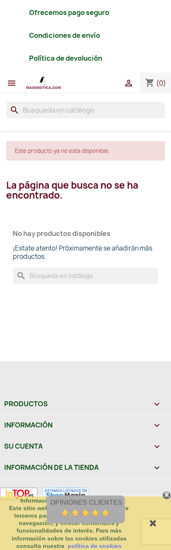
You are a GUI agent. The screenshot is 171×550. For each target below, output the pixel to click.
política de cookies (95, 546)
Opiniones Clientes (86, 502)
